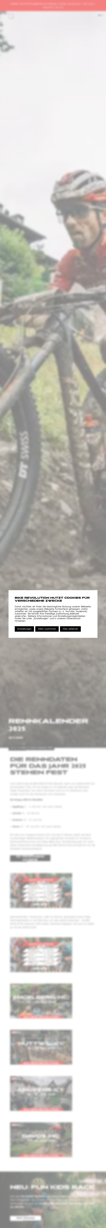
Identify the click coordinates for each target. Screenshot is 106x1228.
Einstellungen (24, 629)
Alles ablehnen (70, 629)
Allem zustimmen (47, 629)
